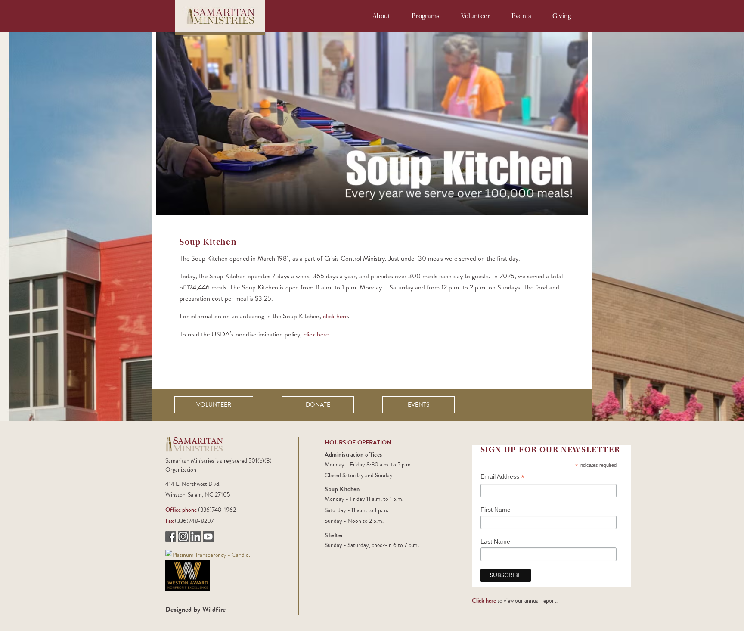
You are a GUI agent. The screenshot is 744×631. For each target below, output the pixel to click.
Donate (318, 404)
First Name (495, 509)
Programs (425, 16)
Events (521, 16)
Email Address (502, 477)
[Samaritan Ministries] (207, 554)
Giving (561, 16)
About (381, 16)
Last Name (495, 541)
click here (335, 316)
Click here (484, 600)
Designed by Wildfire (195, 609)
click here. (317, 334)
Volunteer (475, 16)
